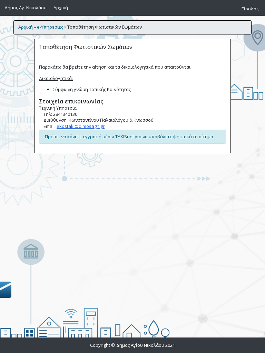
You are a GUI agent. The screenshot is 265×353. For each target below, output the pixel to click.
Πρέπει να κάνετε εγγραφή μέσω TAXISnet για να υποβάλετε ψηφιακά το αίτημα (129, 136)
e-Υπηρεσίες (50, 27)
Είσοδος (250, 9)
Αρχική (61, 7)
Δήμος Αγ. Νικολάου (25, 7)
